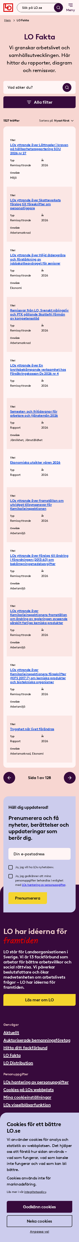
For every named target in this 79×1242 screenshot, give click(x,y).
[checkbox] (10, 867)
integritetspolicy (35, 1192)
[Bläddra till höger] (70, 778)
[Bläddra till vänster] (9, 778)
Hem (7, 20)
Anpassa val (39, 1232)
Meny (70, 10)
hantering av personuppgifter (46, 885)
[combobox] (40, 7)
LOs (24, 885)
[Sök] (58, 7)
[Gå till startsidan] (8, 7)
